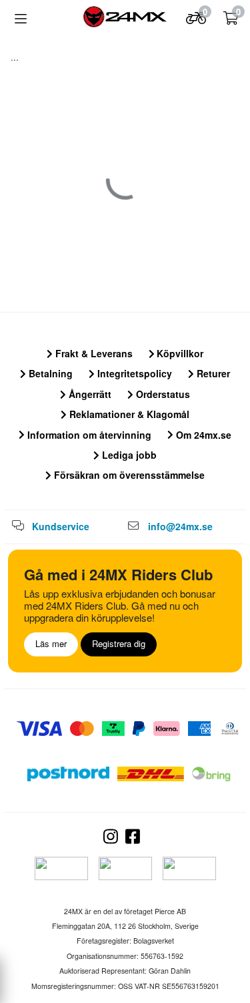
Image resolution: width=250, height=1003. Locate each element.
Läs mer (51, 643)
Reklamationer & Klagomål (128, 414)
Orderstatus (161, 394)
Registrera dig (118, 643)
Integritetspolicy (133, 373)
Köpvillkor (178, 353)
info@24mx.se (180, 526)
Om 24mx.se (202, 434)
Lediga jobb (128, 454)
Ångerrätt (88, 394)
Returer (212, 373)
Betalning (49, 373)
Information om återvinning (88, 434)
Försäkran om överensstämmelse (128, 474)
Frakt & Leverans (93, 353)
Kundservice (60, 526)
